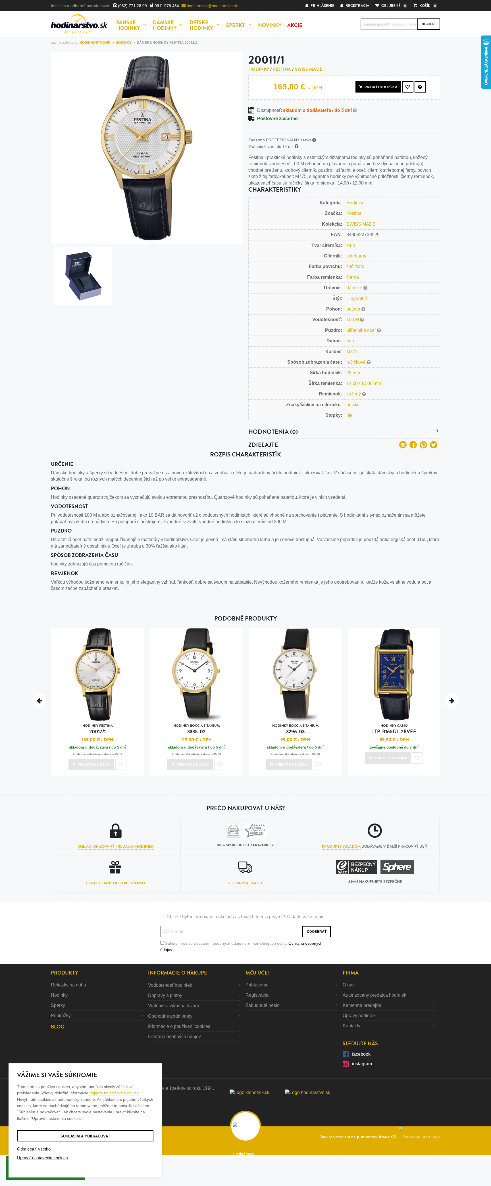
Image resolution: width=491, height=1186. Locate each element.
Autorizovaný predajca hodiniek (374, 995)
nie (349, 415)
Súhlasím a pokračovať (85, 1136)
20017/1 (97, 729)
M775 (352, 351)
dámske (354, 287)
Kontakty (351, 1025)
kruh (350, 245)
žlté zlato (355, 266)
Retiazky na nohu (68, 984)
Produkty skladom (341, 846)
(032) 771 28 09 (132, 5)
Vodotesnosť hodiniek (170, 985)
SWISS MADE (308, 69)
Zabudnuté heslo (263, 1005)
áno (350, 340)
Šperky (58, 1005)
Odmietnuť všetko (34, 1149)
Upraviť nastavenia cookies (42, 1157)
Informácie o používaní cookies (179, 1026)
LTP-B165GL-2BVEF (394, 729)
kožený (354, 393)
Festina (282, 69)
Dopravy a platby (245, 883)
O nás (349, 984)
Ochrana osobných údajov (174, 1036)
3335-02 (196, 729)
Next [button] (451, 700)
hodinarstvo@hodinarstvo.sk (212, 5)
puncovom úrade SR (378, 1137)
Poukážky (61, 1015)
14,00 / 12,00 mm (363, 383)
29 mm (353, 372)
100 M (353, 319)
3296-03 (295, 729)
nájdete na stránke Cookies (114, 1093)
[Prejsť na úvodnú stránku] (79, 23)
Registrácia (257, 995)
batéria (353, 309)
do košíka (381, 87)
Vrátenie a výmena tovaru (173, 1005)
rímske (353, 404)
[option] (97, 703)
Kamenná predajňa (362, 1005)
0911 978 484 (166, 5)
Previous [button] (39, 700)
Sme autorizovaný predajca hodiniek (116, 846)
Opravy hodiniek (359, 1015)
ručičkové (356, 362)
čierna (352, 277)
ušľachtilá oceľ (361, 330)
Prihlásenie (257, 984)
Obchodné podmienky (170, 1016)
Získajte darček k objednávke (116, 883)
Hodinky (258, 69)
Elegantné (356, 298)
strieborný (356, 255)
